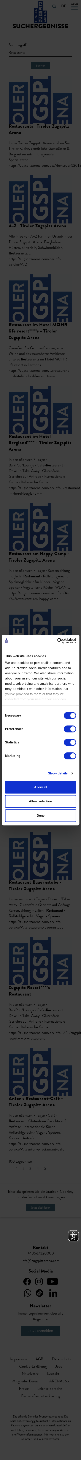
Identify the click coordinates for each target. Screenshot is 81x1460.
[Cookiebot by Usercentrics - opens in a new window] (57, 641)
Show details (58, 773)
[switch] (70, 728)
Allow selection (40, 801)
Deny (40, 815)
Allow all (40, 787)
